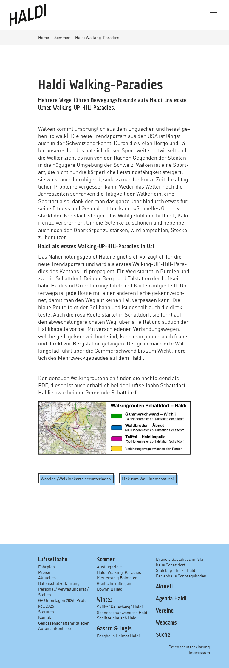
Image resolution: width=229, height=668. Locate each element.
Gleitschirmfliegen (114, 583)
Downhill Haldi (110, 589)
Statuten (46, 611)
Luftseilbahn (52, 560)
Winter (104, 600)
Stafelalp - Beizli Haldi (176, 570)
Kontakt (45, 617)
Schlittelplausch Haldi (117, 618)
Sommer (62, 37)
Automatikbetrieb (54, 628)
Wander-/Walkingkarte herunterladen (76, 479)
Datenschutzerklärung (59, 583)
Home (44, 37)
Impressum (199, 652)
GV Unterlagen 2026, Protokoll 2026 (63, 603)
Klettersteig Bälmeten (117, 577)
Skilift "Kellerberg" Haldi (120, 607)
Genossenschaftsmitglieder (63, 623)
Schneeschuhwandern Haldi (122, 612)
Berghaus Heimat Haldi (118, 636)
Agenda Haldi (171, 599)
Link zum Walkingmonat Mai (148, 479)
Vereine (165, 611)
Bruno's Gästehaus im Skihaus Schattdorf (180, 562)
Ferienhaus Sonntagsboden (181, 576)
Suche (163, 635)
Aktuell (164, 587)
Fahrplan (46, 566)
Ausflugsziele (109, 566)
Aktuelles (47, 577)
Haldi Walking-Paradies (119, 572)
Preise (44, 572)
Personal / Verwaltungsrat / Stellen (63, 591)
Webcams (166, 623)
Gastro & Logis (114, 629)
